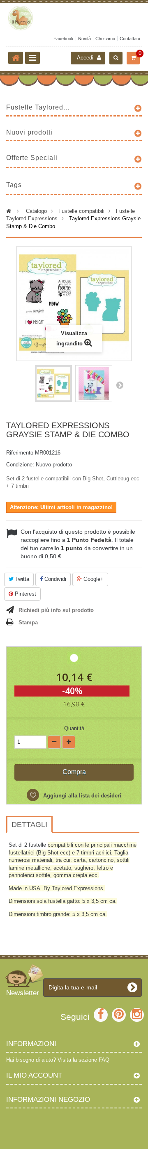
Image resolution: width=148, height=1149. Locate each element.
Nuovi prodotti (29, 132)
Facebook (63, 38)
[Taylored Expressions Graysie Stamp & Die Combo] (53, 383)
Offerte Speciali (32, 157)
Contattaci (130, 38)
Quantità (74, 728)
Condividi (54, 579)
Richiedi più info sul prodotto (56, 610)
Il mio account (34, 1075)
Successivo (120, 385)
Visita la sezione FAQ (83, 1060)
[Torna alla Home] (15, 58)
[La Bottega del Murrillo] (74, 18)
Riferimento (19, 453)
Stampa (28, 622)
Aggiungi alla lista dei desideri (81, 796)
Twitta (21, 579)
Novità (84, 38)
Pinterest (24, 594)
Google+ (93, 579)
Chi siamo (105, 38)
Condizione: (20, 464)
